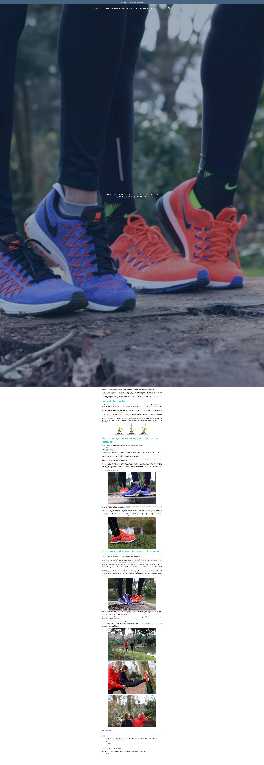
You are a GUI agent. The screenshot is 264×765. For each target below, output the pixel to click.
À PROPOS (139, 8)
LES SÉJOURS (115, 8)
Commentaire (106, 753)
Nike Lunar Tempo (111, 451)
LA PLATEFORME (151, 8)
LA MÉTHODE (107, 8)
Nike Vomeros (110, 448)
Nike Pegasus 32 (110, 449)
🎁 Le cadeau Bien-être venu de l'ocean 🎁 (132, 2)
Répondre (108, 743)
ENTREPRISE (122, 8)
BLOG (144, 8)
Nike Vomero (126, 507)
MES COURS (129, 8)
